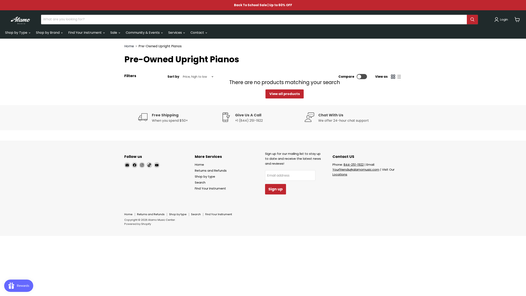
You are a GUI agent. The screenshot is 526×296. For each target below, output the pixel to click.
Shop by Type (16, 32)
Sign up (275, 189)
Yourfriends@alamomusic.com (355, 169)
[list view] (399, 77)
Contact (197, 32)
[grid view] (393, 77)
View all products (284, 93)
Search (200, 182)
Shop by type (205, 176)
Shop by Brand (48, 32)
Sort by (173, 76)
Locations (339, 174)
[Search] (472, 19)
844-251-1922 (354, 164)
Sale (114, 32)
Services (175, 32)
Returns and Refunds (211, 170)
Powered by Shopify (137, 224)
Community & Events (143, 32)
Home (129, 46)
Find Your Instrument (85, 32)
